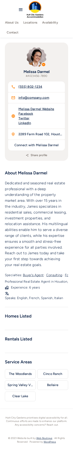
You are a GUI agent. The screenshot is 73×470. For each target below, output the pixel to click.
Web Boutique (44, 438)
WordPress (50, 441)
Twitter (24, 118)
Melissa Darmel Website (36, 109)
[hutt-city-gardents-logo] (35, 3)
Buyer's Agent (33, 275)
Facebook (25, 114)
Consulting (54, 275)
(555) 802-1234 (30, 87)
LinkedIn (24, 123)
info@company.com (33, 98)
